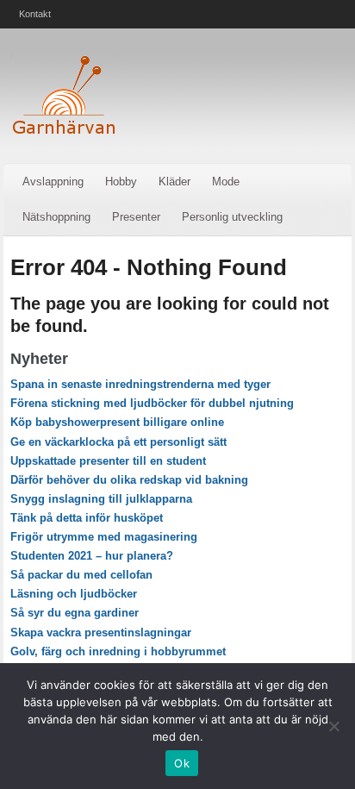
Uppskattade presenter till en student (108, 460)
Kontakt (35, 14)
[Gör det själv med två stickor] (64, 94)
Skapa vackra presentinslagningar (100, 632)
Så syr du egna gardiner (74, 612)
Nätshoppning (56, 216)
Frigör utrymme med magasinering (103, 536)
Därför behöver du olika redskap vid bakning (129, 479)
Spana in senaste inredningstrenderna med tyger (140, 384)
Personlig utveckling (232, 216)
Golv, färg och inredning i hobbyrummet (118, 651)
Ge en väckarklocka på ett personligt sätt (118, 441)
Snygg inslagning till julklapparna (101, 498)
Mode (226, 181)
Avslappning (53, 181)
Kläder (174, 181)
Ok (182, 763)
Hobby (121, 181)
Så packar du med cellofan (81, 574)
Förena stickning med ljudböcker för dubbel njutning (152, 403)
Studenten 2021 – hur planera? (91, 555)
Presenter (136, 216)
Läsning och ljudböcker (73, 593)
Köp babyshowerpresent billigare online (117, 422)
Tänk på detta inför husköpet (86, 517)
